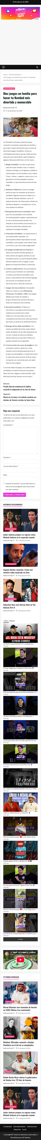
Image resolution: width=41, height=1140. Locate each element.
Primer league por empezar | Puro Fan (17, 668)
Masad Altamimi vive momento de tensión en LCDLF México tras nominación (20, 1008)
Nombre (7, 457)
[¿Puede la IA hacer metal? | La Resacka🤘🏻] (20, 705)
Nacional (8, 1071)
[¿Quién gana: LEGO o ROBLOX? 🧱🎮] (20, 850)
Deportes (17, 1129)
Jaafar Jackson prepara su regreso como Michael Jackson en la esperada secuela (19, 536)
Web (5, 475)
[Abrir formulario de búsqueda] (37, 67)
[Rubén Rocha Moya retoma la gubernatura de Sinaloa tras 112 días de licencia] (20, 1063)
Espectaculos (10, 1001)
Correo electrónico (11, 466)
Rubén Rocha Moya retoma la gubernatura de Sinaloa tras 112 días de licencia (20, 1078)
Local (24, 1129)
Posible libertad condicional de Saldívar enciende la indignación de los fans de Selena (19, 386)
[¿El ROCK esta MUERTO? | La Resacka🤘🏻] (20, 633)
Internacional (32, 1126)
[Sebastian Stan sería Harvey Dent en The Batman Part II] (20, 590)
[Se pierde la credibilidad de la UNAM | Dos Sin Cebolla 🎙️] (20, 922)
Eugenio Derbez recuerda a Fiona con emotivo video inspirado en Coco (18, 571)
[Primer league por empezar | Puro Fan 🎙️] (20, 657)
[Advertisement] (20, 41)
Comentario (8, 425)
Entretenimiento (9, 88)
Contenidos (7, 1126)
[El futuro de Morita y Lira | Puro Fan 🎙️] (20, 753)
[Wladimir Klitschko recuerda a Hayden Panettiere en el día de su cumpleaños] (20, 1027)
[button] (3, 67)
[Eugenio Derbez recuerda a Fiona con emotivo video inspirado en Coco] (20, 555)
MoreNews (14, 1137)
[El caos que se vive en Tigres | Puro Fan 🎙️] (20, 874)
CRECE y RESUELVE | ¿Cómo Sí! (15, 813)
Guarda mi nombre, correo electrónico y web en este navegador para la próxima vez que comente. (20, 486)
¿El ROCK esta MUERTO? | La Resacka (18, 644)
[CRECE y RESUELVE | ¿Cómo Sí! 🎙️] (20, 802)
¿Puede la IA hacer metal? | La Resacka (17, 716)
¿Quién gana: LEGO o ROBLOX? (15, 861)
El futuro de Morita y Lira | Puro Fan (17, 764)
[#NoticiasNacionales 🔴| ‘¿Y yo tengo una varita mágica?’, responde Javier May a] (20, 898)
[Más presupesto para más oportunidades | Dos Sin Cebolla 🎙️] (20, 681)
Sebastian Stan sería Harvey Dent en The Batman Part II (19, 606)
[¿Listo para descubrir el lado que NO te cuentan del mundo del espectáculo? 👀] (20, 729)
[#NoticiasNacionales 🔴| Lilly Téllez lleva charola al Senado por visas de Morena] (20, 826)
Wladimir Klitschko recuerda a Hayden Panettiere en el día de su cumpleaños (18, 1043)
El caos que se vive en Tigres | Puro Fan (18, 885)
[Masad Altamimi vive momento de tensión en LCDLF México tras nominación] (20, 992)
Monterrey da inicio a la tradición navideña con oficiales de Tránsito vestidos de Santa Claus (19, 397)
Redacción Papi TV (10, 108)
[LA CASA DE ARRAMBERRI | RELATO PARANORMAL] (20, 778)
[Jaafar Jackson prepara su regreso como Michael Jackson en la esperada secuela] (20, 520)
